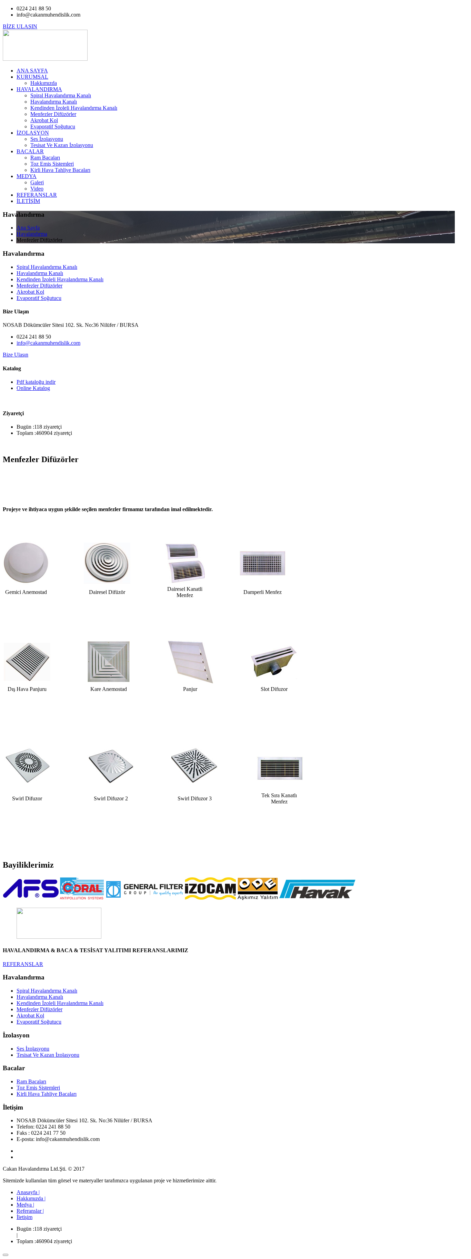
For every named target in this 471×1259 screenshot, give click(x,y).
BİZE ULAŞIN (20, 26)
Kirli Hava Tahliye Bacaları (60, 170)
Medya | (25, 1205)
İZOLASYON (33, 133)
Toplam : (26, 433)
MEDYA (27, 176)
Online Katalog (33, 388)
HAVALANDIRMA (39, 89)
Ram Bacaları (45, 157)
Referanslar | (30, 1211)
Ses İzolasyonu (46, 139)
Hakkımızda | (31, 1198)
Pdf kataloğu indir (36, 382)
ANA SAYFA (32, 71)
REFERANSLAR (37, 195)
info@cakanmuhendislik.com (48, 343)
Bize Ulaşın (15, 355)
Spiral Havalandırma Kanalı (60, 95)
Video (36, 189)
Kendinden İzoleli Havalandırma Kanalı (73, 108)
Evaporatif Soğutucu (52, 126)
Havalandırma (32, 234)
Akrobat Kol (44, 120)
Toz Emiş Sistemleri (52, 164)
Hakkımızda (43, 83)
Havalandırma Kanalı (53, 102)
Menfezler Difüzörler (53, 114)
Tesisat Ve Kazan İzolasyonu (61, 145)
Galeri (37, 182)
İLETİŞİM (28, 201)
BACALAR (30, 151)
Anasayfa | (28, 1192)
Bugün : (25, 427)
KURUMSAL (32, 77)
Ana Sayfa (28, 228)
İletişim (24, 1217)
